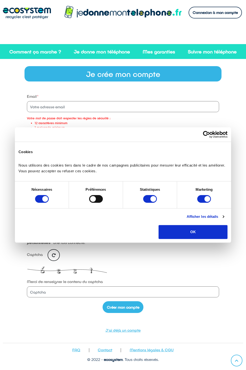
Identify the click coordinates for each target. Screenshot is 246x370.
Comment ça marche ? (35, 51)
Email (32, 96)
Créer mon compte (123, 307)
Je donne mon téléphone (102, 51)
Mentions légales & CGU (152, 349)
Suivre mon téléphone (212, 51)
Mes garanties (159, 51)
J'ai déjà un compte (123, 330)
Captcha (35, 254)
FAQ (76, 349)
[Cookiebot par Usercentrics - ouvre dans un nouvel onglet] (206, 134)
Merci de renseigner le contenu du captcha (65, 281)
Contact (105, 349)
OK (193, 232)
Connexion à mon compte (215, 12)
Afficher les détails (202, 216)
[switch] (96, 199)
